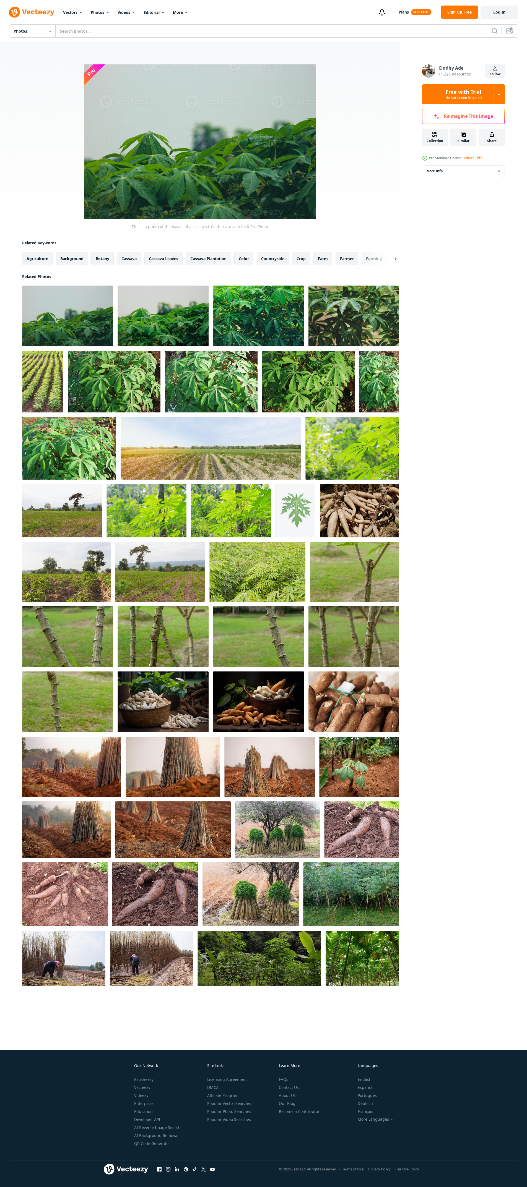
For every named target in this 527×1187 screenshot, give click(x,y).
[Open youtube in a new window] (212, 1169)
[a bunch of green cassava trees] (351, 894)
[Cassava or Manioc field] (66, 572)
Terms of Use (353, 1169)
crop (301, 258)
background (72, 258)
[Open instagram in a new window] (168, 1169)
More (178, 12)
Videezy (141, 1095)
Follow (495, 74)
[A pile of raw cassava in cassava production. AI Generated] (163, 701)
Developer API (147, 1119)
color (244, 258)
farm (323, 258)
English (365, 1079)
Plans (404, 12)
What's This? (473, 158)
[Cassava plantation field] (62, 510)
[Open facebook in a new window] (159, 1169)
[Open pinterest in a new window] (186, 1169)
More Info (435, 171)
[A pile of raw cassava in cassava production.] (258, 701)
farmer (347, 258)
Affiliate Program (222, 1095)
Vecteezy (142, 1087)
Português (367, 1095)
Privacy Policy (379, 1169)
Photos (97, 12)
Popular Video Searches (229, 1119)
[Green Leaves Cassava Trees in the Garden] (352, 448)
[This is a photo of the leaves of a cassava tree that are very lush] (67, 316)
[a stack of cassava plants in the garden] (259, 958)
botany (102, 258)
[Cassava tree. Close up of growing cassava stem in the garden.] (354, 572)
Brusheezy (144, 1079)
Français (365, 1111)
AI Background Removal (156, 1135)
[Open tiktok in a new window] (195, 1169)
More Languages (373, 1119)
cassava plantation (208, 258)
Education (143, 1111)
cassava (129, 258)
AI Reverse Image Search (157, 1127)
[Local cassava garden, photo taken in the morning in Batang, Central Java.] (362, 958)
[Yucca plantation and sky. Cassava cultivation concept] (211, 448)
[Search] (494, 31)
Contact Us (289, 1087)
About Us (287, 1095)
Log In (499, 12)
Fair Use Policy (407, 1169)
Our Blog (287, 1103)
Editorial (152, 12)
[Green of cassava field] (257, 572)
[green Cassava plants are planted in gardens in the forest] (359, 767)
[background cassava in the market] (359, 510)
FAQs (283, 1079)
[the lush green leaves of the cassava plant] (114, 381)
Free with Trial (463, 94)
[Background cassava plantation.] (42, 381)
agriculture (37, 258)
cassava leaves (163, 258)
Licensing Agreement (227, 1079)
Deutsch (365, 1103)
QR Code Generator (152, 1143)
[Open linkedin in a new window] (177, 1169)
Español (365, 1087)
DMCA (213, 1087)
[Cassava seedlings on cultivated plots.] (277, 829)
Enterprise (144, 1103)
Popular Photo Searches (229, 1111)
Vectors (70, 12)
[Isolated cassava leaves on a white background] (295, 510)
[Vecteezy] (31, 12)
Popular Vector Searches (229, 1103)
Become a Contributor (299, 1111)
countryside (272, 258)
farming (374, 258)
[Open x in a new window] (203, 1169)
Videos (124, 12)
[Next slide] (391, 258)
